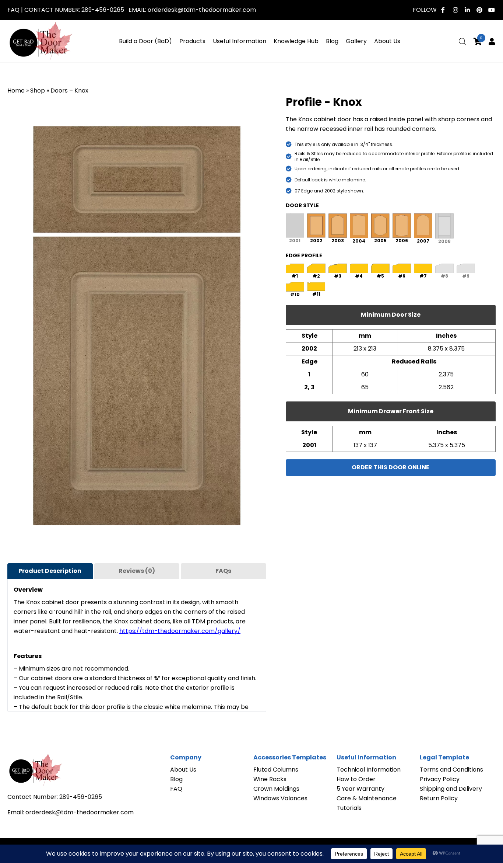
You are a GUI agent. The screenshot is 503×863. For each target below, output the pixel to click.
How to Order (356, 779)
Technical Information (369, 769)
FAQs (223, 571)
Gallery (356, 41)
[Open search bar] (462, 41)
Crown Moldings (276, 788)
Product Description (49, 571)
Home (16, 90)
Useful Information (239, 41)
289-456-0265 (102, 10)
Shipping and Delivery (451, 788)
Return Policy (439, 798)
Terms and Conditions (451, 769)
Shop (37, 90)
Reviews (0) (137, 571)
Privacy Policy (440, 779)
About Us (387, 41)
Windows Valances (280, 798)
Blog (332, 41)
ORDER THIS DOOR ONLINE (390, 467)
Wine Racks (269, 779)
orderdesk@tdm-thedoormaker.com (202, 10)
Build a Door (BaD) (145, 41)
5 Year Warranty (360, 788)
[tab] (50, 571)
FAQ (13, 10)
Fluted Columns (275, 769)
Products (192, 41)
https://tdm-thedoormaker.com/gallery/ (179, 631)
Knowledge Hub (296, 41)
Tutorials (349, 808)
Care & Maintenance (367, 798)
